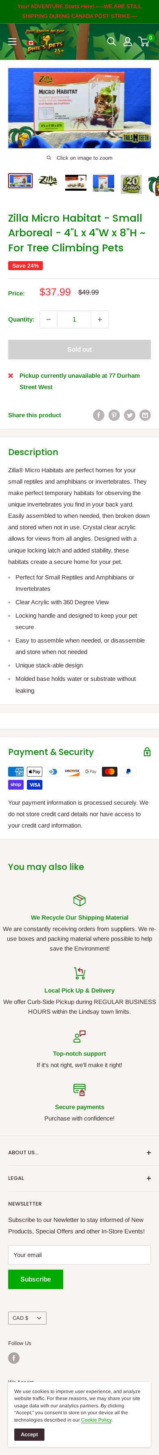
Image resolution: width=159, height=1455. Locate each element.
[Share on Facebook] (98, 415)
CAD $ (20, 1318)
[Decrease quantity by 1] (48, 319)
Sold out (79, 349)
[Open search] (111, 41)
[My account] (128, 41)
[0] (144, 41)
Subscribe (35, 1279)
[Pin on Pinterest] (114, 415)
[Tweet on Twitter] (129, 415)
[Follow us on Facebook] (14, 1358)
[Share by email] (145, 415)
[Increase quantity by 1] (99, 319)
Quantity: (21, 319)
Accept (29, 1434)
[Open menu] (12, 41)
